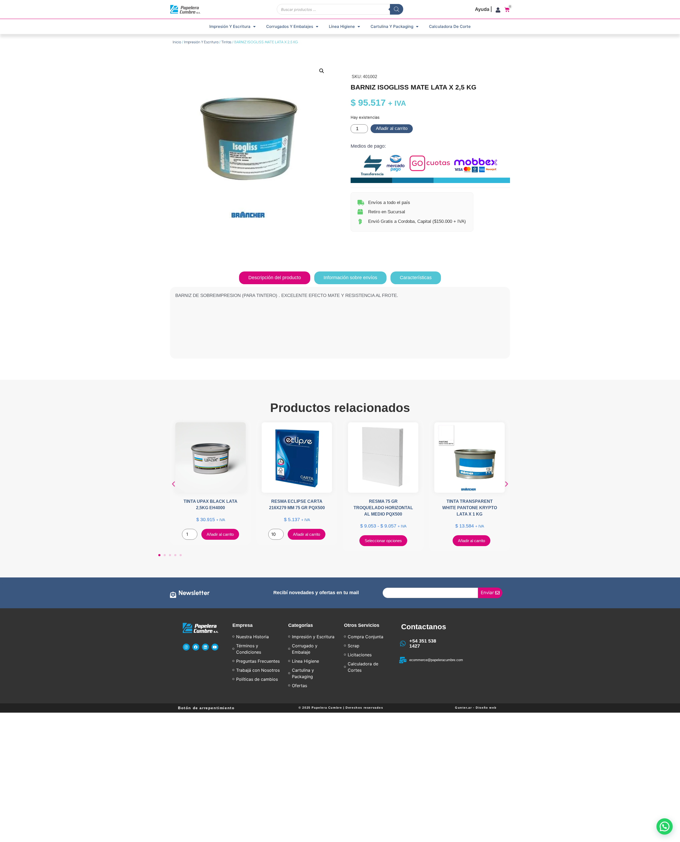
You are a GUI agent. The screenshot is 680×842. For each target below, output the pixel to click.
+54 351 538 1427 (422, 643)
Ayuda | (483, 9)
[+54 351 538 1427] (403, 643)
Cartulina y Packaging (392, 26)
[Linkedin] (205, 647)
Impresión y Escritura (229, 26)
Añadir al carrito (391, 128)
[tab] (274, 277)
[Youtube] (214, 647)
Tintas (226, 42)
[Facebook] (195, 647)
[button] (321, 71)
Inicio (177, 42)
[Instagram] (186, 647)
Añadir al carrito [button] (220, 534)
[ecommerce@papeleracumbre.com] (403, 660)
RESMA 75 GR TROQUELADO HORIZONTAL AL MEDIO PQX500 (383, 507)
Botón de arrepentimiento (206, 708)
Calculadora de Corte (450, 26)
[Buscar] (396, 9)
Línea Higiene (342, 26)
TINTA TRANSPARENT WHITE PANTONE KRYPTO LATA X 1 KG (469, 507)
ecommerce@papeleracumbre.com (436, 660)
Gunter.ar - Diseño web (475, 707)
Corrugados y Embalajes (289, 26)
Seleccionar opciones (383, 540)
